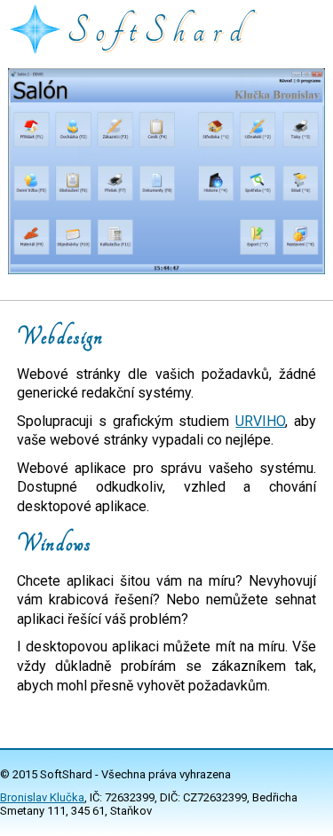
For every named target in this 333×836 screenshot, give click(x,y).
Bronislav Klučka (42, 797)
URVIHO (260, 421)
